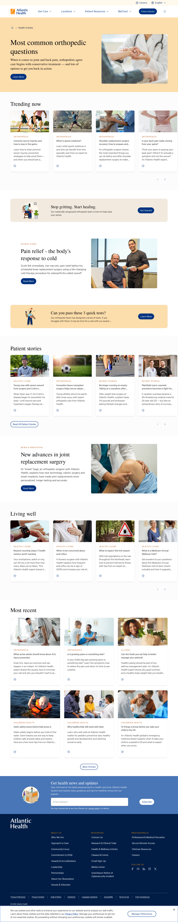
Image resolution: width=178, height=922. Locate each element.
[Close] (174, 910)
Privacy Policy (71, 913)
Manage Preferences (142, 913)
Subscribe (147, 801)
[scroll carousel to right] (165, 179)
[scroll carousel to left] (157, 179)
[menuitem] (141, 3)
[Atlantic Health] (12, 27)
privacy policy (94, 808)
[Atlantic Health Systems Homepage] (20, 823)
